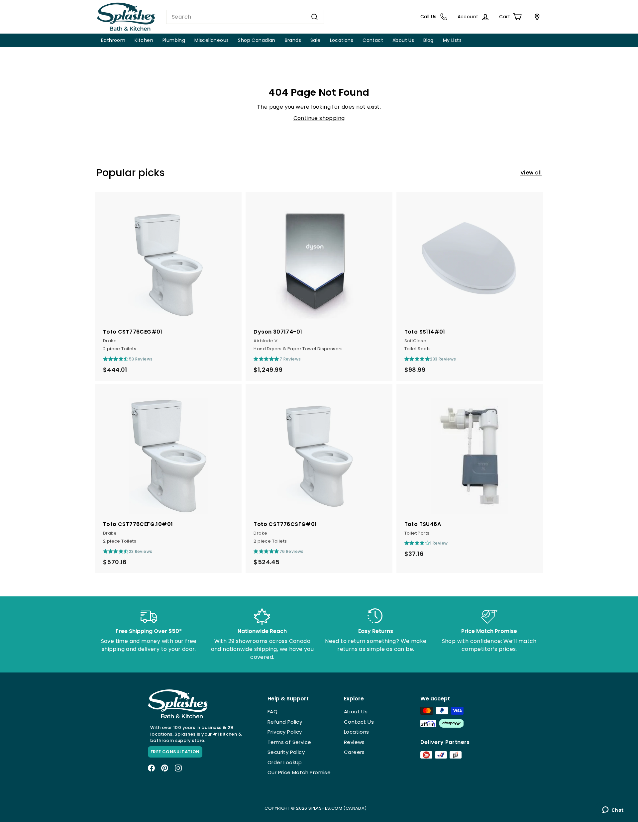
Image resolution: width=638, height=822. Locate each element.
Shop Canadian (256, 40)
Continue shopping (319, 118)
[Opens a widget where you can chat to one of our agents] (612, 810)
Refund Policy (284, 721)
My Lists (452, 40)
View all (531, 172)
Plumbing (173, 40)
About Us (403, 40)
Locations (342, 40)
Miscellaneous (211, 40)
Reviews (354, 742)
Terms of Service (289, 742)
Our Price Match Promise (299, 772)
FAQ (272, 711)
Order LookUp (284, 762)
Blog (428, 40)
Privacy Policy (284, 731)
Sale (315, 40)
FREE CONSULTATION (175, 752)
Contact (373, 40)
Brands (293, 40)
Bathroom (113, 40)
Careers (354, 752)
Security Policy (286, 752)
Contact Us (359, 721)
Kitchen (144, 40)
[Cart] (535, 17)
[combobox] (245, 17)
